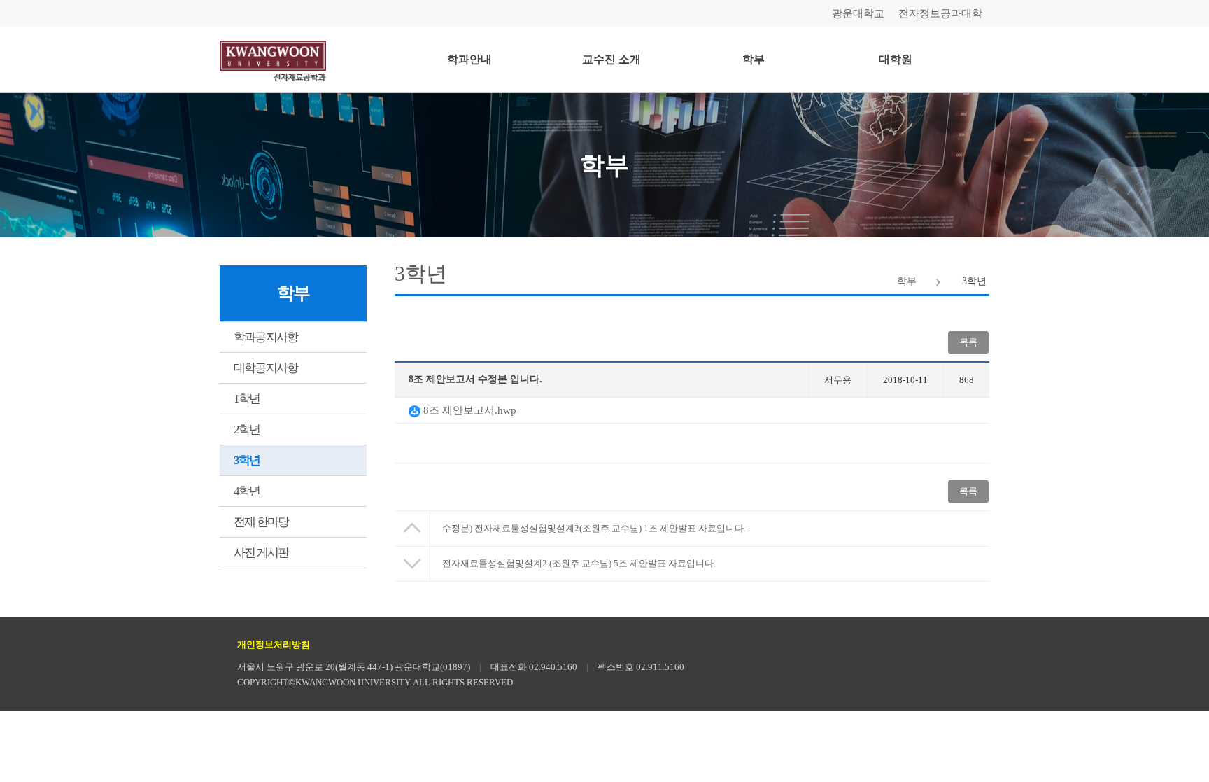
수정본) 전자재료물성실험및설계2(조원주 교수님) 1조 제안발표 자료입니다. (594, 528)
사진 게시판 (261, 552)
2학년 (247, 429)
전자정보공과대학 (940, 13)
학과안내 (469, 59)
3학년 (247, 460)
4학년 (247, 491)
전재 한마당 (261, 522)
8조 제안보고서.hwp (468, 410)
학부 (753, 59)
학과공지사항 (265, 337)
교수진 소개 (611, 59)
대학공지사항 (265, 368)
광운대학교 (858, 13)
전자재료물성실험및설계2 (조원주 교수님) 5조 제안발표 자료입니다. (579, 563)
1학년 (247, 398)
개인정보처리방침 (273, 644)
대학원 (895, 59)
